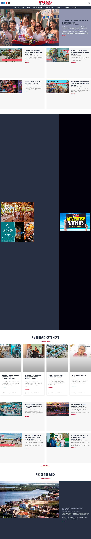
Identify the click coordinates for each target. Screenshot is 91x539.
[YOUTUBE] (6, 3)
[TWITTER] (4, 3)
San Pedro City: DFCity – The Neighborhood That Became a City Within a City (34, 52)
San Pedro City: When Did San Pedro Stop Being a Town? (79, 405)
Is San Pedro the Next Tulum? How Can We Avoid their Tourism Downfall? (80, 52)
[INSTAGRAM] (9, 3)
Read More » (64, 35)
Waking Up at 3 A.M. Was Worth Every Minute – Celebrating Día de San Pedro (34, 406)
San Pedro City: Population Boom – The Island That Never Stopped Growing (80, 83)
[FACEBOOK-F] (2, 3)
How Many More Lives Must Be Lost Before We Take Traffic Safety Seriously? (33, 437)
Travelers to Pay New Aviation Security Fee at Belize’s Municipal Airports (33, 377)
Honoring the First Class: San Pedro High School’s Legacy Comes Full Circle (79, 437)
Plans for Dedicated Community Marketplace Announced (57, 376)
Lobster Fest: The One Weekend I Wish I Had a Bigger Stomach (33, 82)
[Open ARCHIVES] (61, 7)
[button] (89, 3)
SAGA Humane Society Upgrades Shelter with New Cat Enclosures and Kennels (10, 377)
